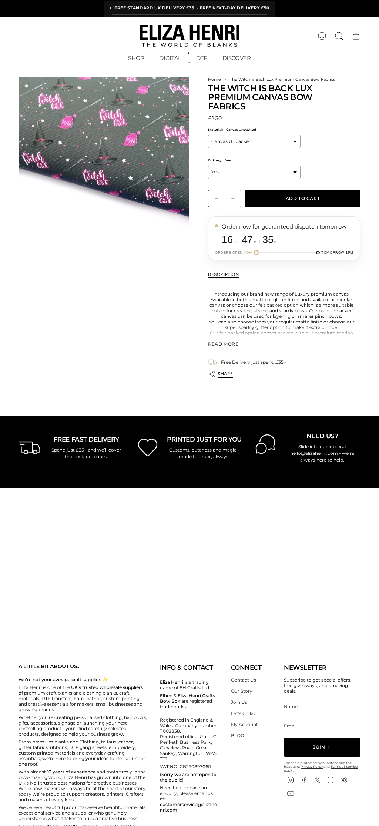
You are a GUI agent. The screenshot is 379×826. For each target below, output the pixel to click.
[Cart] (356, 36)
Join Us (239, 702)
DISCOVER (236, 57)
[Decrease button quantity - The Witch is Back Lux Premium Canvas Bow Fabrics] (214, 198)
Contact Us (243, 680)
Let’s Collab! (244, 713)
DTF (201, 57)
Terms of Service (344, 767)
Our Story (241, 691)
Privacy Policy (312, 767)
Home (214, 79)
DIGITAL (170, 57)
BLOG (237, 735)
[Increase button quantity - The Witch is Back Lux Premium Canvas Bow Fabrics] (234, 198)
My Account (244, 724)
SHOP (136, 57)
